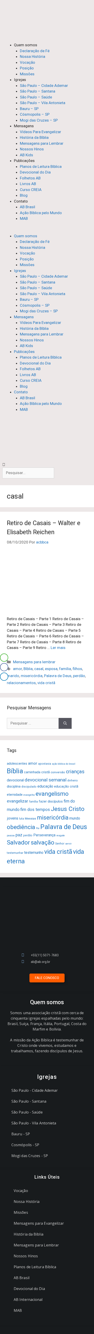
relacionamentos (21, 682)
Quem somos (25, 45)
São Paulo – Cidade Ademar (44, 85)
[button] (47, 230)
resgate (60, 835)
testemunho (33, 852)
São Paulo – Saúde (36, 97)
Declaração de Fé (35, 51)
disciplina (14, 786)
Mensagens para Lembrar (41, 143)
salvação (42, 842)
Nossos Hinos (32, 149)
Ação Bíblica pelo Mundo (41, 213)
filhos (77, 668)
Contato (21, 201)
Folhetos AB (30, 178)
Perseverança (44, 835)
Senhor (59, 843)
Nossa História (32, 56)
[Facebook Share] (4, 667)
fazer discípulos (51, 801)
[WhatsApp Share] (4, 658)
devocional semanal (45, 780)
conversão (58, 772)
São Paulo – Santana (37, 91)
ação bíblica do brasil (63, 763)
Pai (37, 828)
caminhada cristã (37, 772)
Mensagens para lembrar (34, 662)
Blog (24, 195)
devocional (15, 780)
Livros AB (28, 183)
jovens (12, 818)
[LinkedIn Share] (4, 677)
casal (38, 668)
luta (21, 818)
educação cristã (66, 786)
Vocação (27, 62)
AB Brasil (27, 207)
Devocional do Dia (35, 172)
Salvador (18, 842)
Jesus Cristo (67, 808)
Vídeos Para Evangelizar (40, 132)
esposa (51, 668)
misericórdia (31, 675)
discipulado (29, 786)
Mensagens (24, 126)
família (65, 668)
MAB (24, 218)
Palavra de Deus (57, 675)
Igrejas (20, 79)
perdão (79, 675)
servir (68, 843)
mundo (74, 818)
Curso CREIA (31, 189)
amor (17, 668)
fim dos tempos (35, 809)
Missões (27, 74)
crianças (75, 771)
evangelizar (17, 801)
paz (19, 834)
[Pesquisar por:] (33, 723)
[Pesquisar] (65, 723)
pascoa (11, 835)
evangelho (29, 794)
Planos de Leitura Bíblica (41, 166)
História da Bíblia (34, 137)
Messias (30, 818)
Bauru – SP (29, 108)
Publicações (24, 160)
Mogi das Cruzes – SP (39, 120)
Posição (27, 68)
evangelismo (52, 793)
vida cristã (46, 682)
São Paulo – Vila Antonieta (42, 102)
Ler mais (58, 647)
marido (13, 675)
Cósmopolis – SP (35, 114)
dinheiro (72, 780)
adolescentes (17, 763)
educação (45, 786)
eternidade (15, 795)
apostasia (44, 763)
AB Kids (26, 155)
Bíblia (28, 668)
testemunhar (15, 852)
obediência (21, 827)
